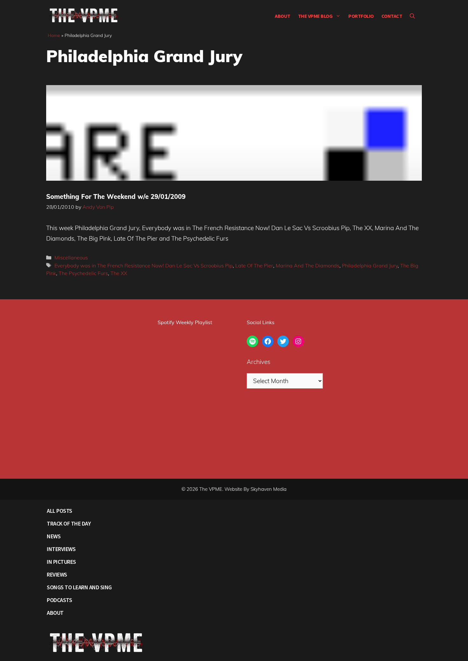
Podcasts (59, 600)
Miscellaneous (71, 257)
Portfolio (361, 16)
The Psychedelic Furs (83, 273)
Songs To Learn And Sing (79, 587)
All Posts (59, 510)
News (53, 536)
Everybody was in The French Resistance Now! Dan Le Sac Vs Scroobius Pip (143, 265)
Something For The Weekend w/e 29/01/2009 (116, 196)
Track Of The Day (69, 523)
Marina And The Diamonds (307, 265)
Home (54, 35)
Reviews (57, 574)
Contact (391, 16)
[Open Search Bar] (412, 15)
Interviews (61, 549)
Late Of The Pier (254, 265)
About (282, 16)
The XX (118, 273)
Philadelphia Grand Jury (370, 265)
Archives (258, 362)
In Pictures (61, 561)
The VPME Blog (315, 16)
